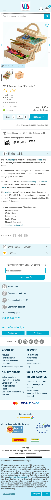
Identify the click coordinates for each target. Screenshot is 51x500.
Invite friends (31, 358)
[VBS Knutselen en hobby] (25, 6)
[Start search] (47, 16)
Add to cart (37, 117)
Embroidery (31, 181)
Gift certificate (32, 355)
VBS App (5, 395)
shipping (45, 110)
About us (5, 355)
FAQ (28, 366)
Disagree (36, 493)
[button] (3, 45)
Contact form (13, 333)
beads (3, 187)
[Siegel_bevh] (14, 429)
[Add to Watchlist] (47, 25)
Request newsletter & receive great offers (25, 265)
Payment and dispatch (11, 380)
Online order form (9, 377)
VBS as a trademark (10, 361)
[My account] (41, 9)
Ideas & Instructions (34, 364)
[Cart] (47, 9)
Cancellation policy (9, 383)
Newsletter (30, 361)
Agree (45, 493)
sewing (11, 160)
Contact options (32, 390)
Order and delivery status (36, 393)
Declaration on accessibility (13, 392)
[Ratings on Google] (25, 416)
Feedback (38, 333)
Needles (44, 181)
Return (4, 389)
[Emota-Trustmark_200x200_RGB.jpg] (43, 428)
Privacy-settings (8, 386)
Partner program (8, 358)
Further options (9, 493)
